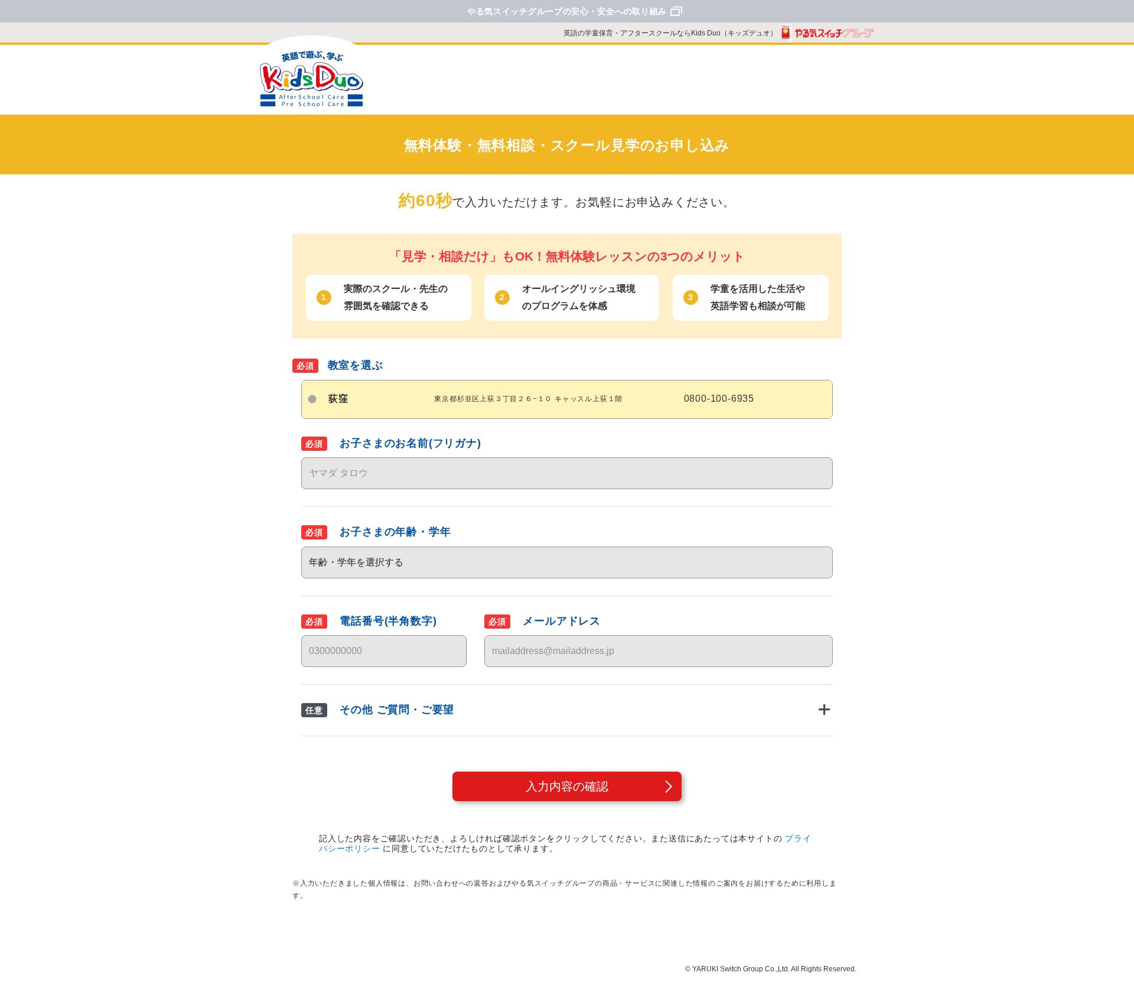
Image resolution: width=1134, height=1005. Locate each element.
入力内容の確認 (567, 786)
